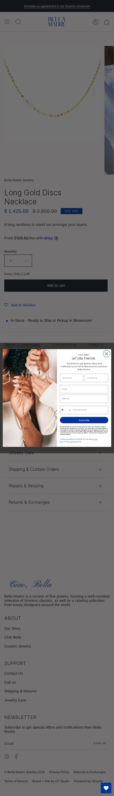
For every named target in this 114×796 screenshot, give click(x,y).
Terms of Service (72, 442)
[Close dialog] (106, 353)
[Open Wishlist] (106, 788)
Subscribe (84, 420)
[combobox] (66, 410)
